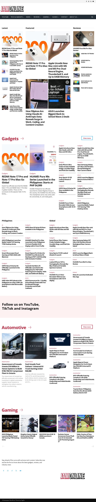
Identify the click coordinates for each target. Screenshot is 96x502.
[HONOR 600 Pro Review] (76, 62)
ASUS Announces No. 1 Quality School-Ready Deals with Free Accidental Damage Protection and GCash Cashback (35, 284)
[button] (92, 17)
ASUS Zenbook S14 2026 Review (86, 82)
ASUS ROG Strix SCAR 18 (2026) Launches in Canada (47, 436)
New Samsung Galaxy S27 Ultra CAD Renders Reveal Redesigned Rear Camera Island (85, 167)
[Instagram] (89, 1)
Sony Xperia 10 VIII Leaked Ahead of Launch (65, 179)
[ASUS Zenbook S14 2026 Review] (76, 82)
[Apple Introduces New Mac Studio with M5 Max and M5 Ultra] (5, 88)
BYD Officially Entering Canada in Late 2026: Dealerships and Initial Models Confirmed (59, 380)
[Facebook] (86, 1)
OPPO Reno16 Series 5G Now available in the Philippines (67, 190)
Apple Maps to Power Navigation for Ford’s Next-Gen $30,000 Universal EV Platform (58, 353)
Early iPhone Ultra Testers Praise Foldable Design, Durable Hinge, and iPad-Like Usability (16, 108)
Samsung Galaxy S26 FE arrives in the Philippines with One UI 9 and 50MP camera (16, 63)
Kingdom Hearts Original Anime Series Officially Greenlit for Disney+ (29, 436)
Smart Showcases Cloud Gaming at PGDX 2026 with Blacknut (11, 255)
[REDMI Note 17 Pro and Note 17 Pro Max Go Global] (12, 38)
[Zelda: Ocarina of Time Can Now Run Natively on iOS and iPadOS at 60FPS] (85, 423)
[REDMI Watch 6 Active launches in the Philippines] (5, 55)
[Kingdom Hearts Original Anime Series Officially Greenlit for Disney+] (29, 423)
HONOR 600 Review (86, 67)
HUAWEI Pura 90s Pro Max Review (82, 49)
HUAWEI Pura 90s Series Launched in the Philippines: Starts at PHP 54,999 (16, 72)
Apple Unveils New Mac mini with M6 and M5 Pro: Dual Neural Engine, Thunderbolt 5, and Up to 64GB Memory (16, 98)
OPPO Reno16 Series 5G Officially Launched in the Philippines (11, 268)
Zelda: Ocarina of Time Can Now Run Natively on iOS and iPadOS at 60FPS (85, 436)
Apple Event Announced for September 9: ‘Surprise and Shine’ (16, 80)
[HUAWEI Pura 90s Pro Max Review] (83, 38)
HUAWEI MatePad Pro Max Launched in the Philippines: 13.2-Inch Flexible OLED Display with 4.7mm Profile (35, 243)
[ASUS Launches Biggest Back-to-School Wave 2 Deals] (59, 94)
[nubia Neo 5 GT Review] (76, 55)
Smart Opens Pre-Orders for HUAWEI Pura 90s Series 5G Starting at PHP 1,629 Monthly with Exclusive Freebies (35, 256)
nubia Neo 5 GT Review (87, 53)
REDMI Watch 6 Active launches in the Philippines (16, 55)
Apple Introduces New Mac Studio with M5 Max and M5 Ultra (16, 88)
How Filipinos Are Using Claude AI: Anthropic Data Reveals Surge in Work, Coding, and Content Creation (35, 118)
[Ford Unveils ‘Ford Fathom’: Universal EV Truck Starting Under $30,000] (36, 346)
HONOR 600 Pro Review (85, 61)
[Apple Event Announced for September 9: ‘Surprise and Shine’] (5, 80)
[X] (91, 1)
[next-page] (92, 446)
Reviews (77, 28)
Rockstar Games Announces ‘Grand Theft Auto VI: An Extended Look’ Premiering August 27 (66, 438)
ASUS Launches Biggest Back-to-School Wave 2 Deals (58, 114)
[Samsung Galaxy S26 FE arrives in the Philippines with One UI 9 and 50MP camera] (5, 62)
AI (2, 225)
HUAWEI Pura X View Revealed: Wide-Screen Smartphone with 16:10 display (67, 206)
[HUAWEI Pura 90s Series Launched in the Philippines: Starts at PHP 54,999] (5, 71)
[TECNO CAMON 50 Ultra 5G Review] (76, 75)
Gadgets (5, 173)
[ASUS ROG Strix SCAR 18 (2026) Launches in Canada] (48, 423)
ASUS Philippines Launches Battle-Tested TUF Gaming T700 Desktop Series (85, 206)
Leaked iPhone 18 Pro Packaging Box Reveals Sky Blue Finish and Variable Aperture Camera (85, 192)
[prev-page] (3, 446)
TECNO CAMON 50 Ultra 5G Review (86, 75)
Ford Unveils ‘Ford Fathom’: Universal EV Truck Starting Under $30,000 (34, 367)
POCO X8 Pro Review (87, 88)
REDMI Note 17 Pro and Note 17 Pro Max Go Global (12, 49)
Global (75, 259)
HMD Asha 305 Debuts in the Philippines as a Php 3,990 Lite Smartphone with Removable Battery (12, 283)
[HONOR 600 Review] (76, 69)
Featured (30, 28)
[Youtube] (93, 1)
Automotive (5, 362)
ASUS (79, 175)
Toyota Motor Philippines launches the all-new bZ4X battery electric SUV (82, 391)
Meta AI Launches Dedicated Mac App (83, 276)
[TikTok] (12, 470)
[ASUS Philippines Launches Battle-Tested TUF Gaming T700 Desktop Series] (10, 423)
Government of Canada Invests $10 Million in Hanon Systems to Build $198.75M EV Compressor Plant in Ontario (12, 368)
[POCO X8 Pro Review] (76, 89)
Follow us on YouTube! (14, 478)
